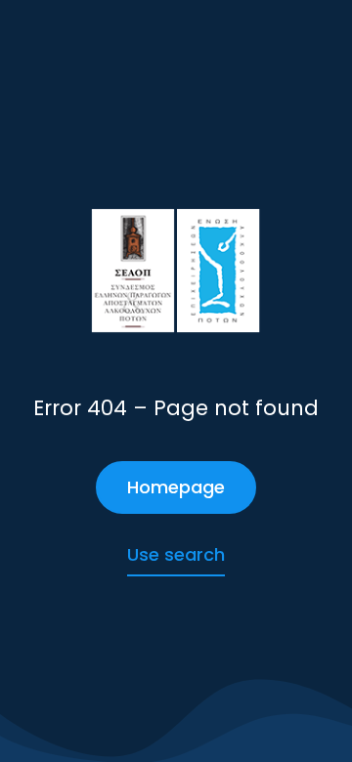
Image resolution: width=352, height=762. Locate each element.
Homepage (176, 487)
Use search (176, 554)
